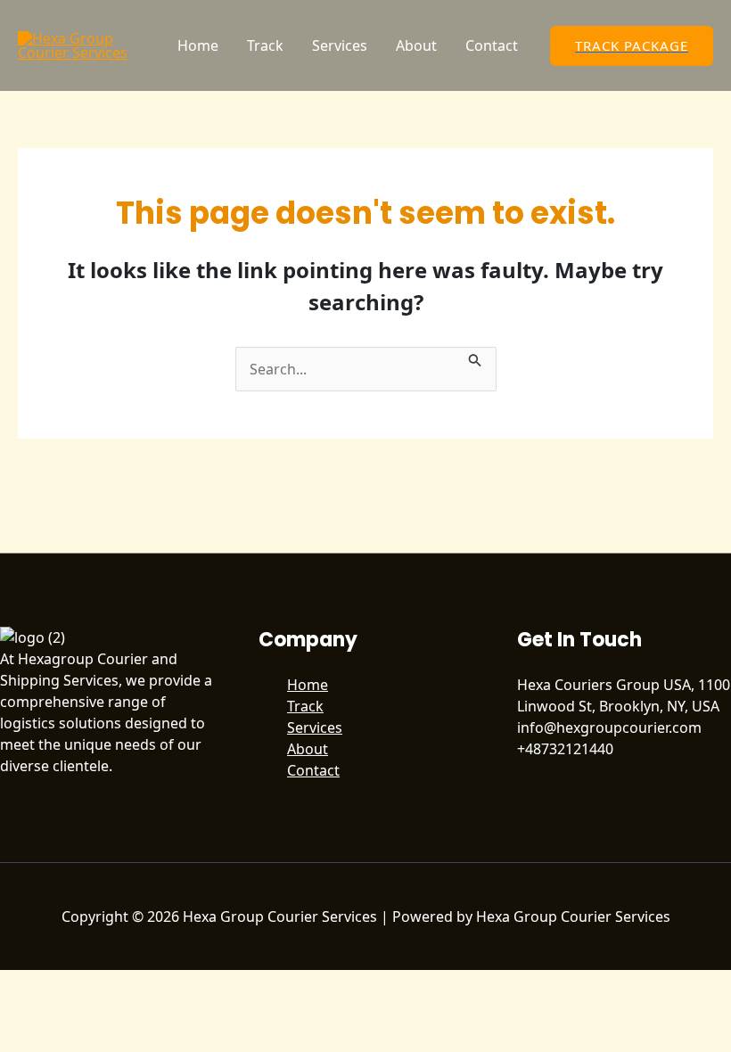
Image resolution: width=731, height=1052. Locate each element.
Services (339, 45)
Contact (491, 45)
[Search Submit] (475, 357)
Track (265, 45)
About (416, 45)
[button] (631, 46)
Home (197, 45)
